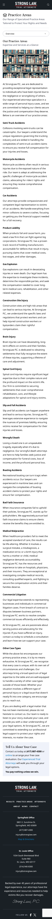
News (25, 806)
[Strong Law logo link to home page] (26, 791)
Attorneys (40, 801)
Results (10, 801)
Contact (34, 806)
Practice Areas (25, 801)
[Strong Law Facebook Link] (31, 915)
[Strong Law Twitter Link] (34, 915)
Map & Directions (26, 839)
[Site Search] (48, 5)
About (16, 806)
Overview (10, 33)
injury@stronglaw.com (26, 834)
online (9, 755)
